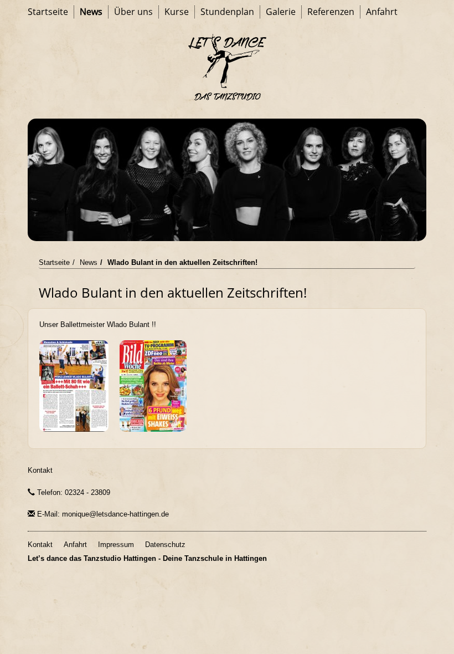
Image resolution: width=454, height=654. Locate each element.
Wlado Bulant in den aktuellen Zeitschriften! (182, 262)
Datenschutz (165, 544)
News (91, 12)
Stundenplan (227, 12)
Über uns (133, 12)
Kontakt (40, 470)
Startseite (48, 12)
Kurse (176, 12)
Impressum (116, 544)
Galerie (281, 12)
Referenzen (330, 12)
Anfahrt (382, 12)
